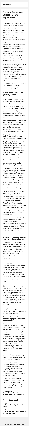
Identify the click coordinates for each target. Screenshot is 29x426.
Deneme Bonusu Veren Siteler (12, 393)
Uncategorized (13, 400)
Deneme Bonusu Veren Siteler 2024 (13, 394)
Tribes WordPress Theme (10, 424)
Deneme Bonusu (7, 391)
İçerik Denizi (7, 4)
